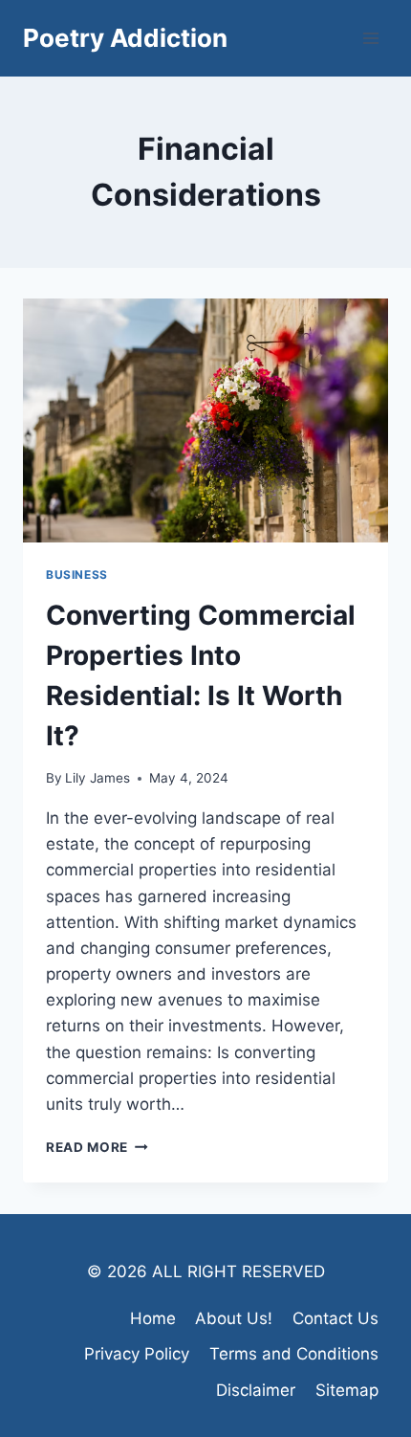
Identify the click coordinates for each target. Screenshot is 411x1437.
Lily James (97, 777)
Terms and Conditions (294, 1353)
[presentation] (205, 420)
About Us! (233, 1318)
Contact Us (335, 1318)
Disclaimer (255, 1390)
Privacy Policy (136, 1353)
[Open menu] (370, 38)
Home (153, 1318)
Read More (97, 1147)
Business (77, 574)
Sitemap (347, 1390)
